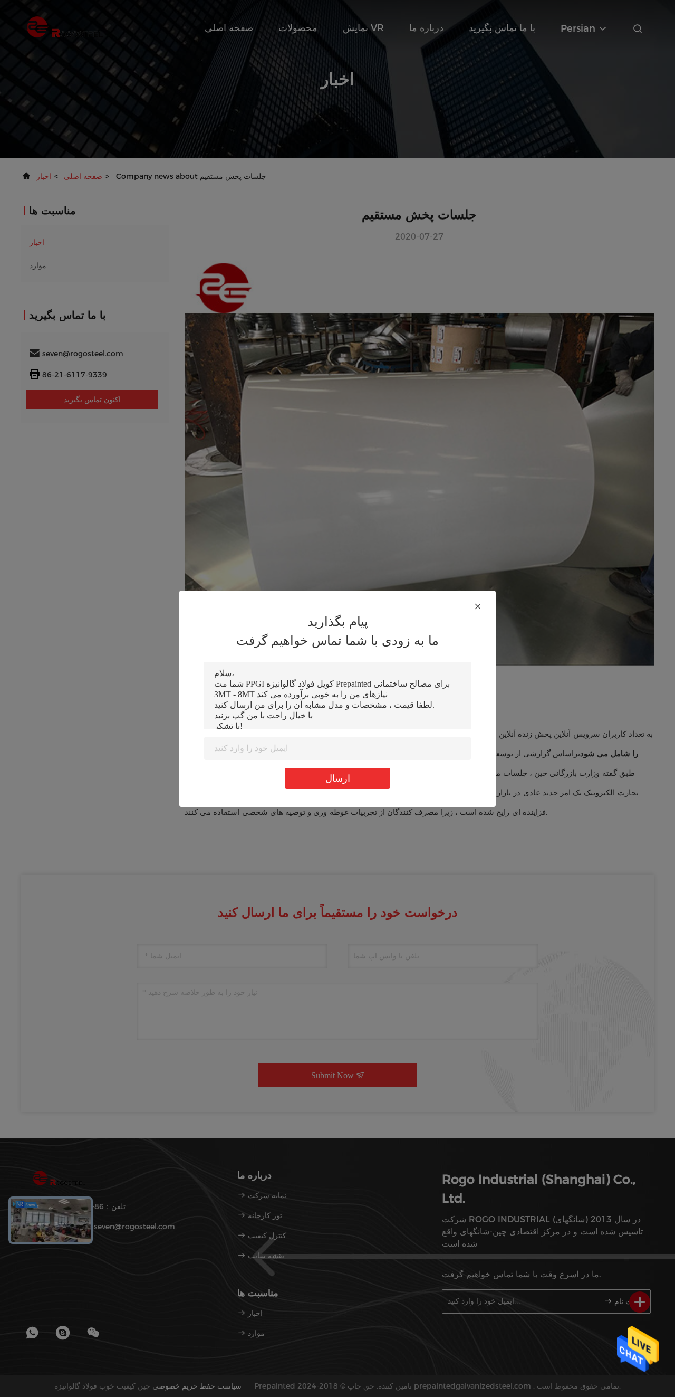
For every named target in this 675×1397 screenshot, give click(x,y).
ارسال (337, 778)
